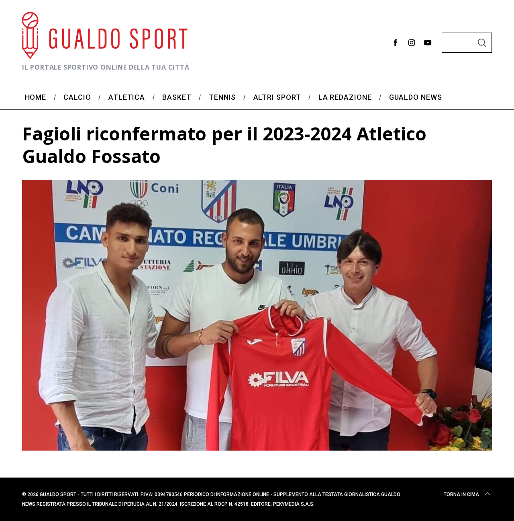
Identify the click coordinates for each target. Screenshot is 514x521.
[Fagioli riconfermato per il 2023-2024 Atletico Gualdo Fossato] (257, 448)
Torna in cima (461, 494)
